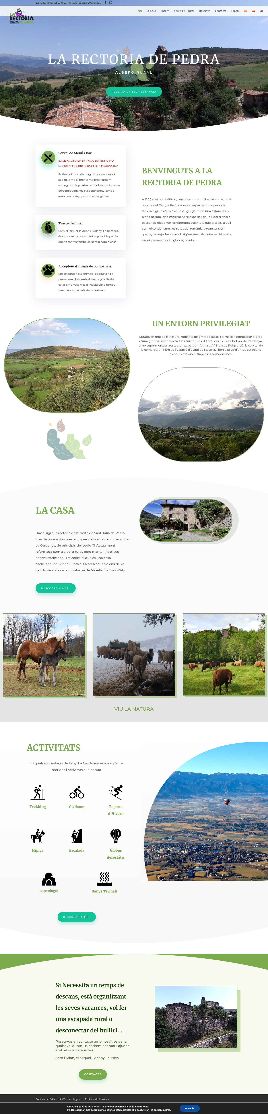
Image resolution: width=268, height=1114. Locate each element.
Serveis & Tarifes (184, 11)
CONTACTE (92, 1074)
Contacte (220, 11)
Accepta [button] (190, 1108)
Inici (139, 11)
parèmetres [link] (163, 1110)
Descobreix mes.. (55, 588)
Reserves (204, 11)
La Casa (151, 11)
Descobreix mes (76, 916)
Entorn (165, 11)
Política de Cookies (97, 1099)
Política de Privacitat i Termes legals (58, 1099)
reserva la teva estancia (134, 91)
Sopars (235, 11)
